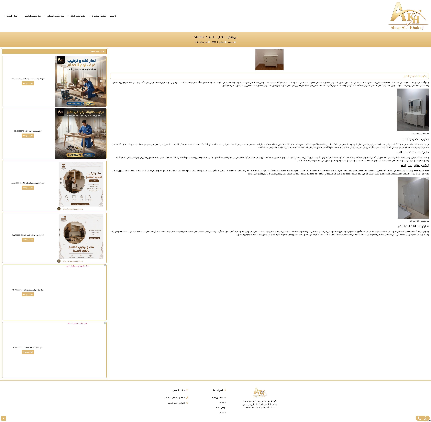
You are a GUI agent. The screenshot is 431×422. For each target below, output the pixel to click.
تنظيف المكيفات (99, 16)
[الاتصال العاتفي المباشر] (187, 398)
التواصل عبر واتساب (176, 403)
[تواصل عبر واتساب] (425, 418)
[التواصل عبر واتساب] (187, 403)
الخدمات (222, 402)
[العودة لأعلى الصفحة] (3, 418)
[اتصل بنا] (419, 418)
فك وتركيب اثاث (201, 42)
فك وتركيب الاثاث (77, 16)
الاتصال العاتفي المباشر (174, 398)
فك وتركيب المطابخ (55, 16)
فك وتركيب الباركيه (33, 16)
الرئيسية (113, 16)
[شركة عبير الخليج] (408, 16)
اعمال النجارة (12, 16)
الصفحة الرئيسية (219, 397)
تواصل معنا (221, 407)
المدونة (223, 412)
